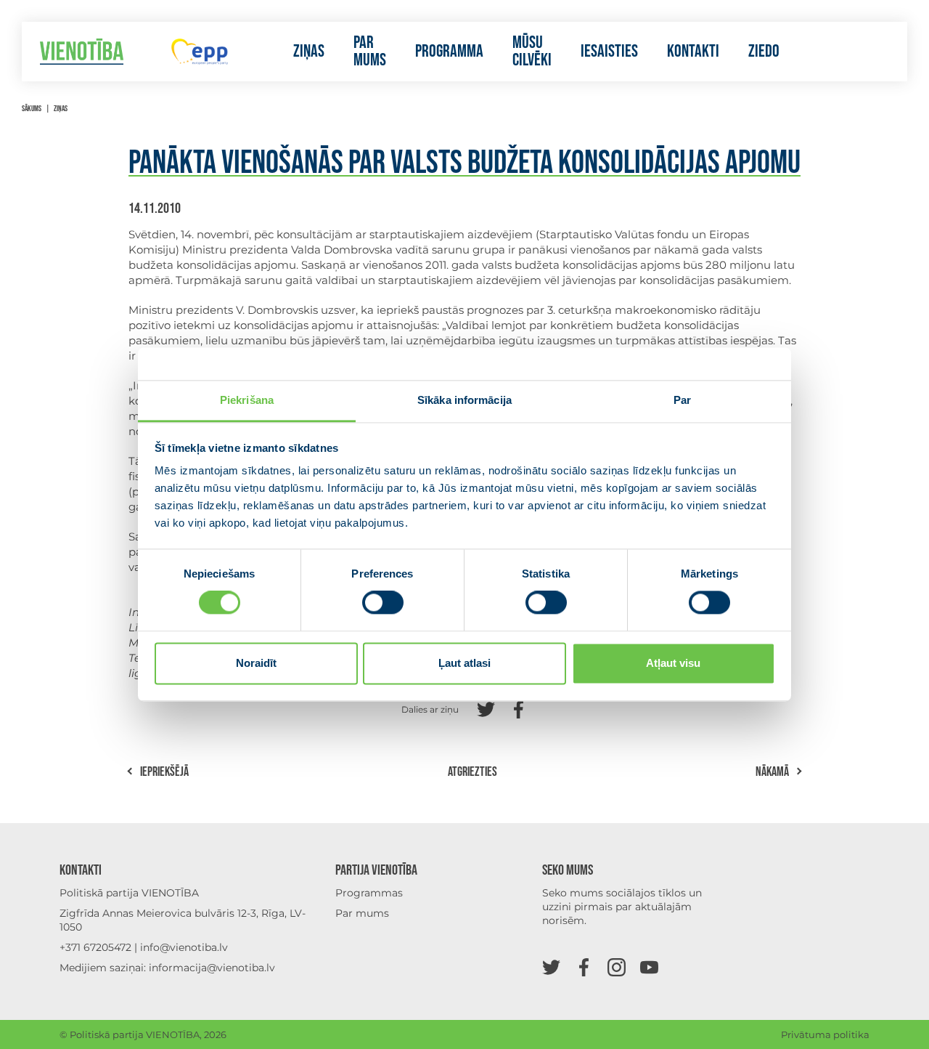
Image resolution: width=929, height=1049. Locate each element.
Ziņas (308, 51)
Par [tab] (682, 400)
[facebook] (584, 966)
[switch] (383, 603)
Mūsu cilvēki (532, 51)
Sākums (31, 108)
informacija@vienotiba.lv (212, 967)
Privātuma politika (825, 1034)
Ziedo (763, 51)
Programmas (369, 892)
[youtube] (649, 966)
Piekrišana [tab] (247, 400)
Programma (449, 51)
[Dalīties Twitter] (486, 708)
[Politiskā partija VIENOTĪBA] (82, 52)
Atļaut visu (673, 663)
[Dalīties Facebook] (518, 708)
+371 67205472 (95, 947)
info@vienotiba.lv (184, 947)
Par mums (369, 51)
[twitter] (551, 966)
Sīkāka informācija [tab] (464, 400)
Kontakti (693, 51)
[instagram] (616, 966)
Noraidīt (256, 663)
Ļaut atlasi (464, 663)
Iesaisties (609, 51)
